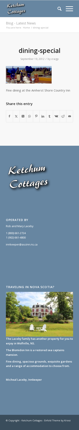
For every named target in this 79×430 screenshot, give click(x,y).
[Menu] (67, 8)
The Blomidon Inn (17, 350)
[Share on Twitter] (16, 116)
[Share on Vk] (56, 116)
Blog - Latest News (21, 23)
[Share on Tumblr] (49, 116)
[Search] (57, 8)
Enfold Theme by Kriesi (57, 420)
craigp (55, 59)
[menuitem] (57, 8)
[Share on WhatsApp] (29, 116)
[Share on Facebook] (9, 116)
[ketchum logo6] (33, 8)
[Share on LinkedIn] (43, 116)
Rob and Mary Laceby (19, 226)
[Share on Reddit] (63, 116)
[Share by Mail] (69, 116)
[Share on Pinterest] (36, 116)
